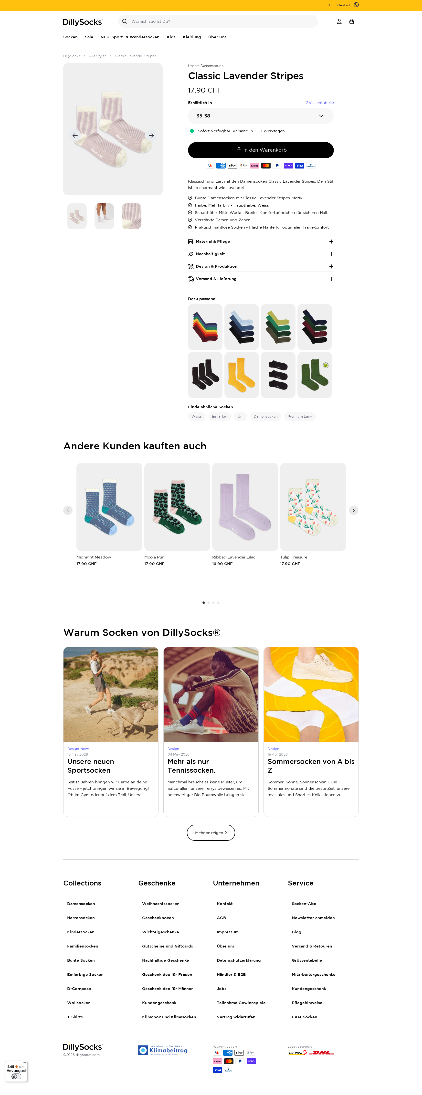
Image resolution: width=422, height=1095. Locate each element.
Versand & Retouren (312, 946)
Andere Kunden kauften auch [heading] (135, 446)
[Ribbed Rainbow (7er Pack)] (205, 327)
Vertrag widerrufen (236, 1017)
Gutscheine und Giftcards (167, 946)
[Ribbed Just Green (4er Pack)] (278, 327)
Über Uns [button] (217, 37)
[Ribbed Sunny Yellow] (241, 375)
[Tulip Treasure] (313, 507)
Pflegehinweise (307, 1003)
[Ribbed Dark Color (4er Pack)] (314, 327)
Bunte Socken (81, 960)
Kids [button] (171, 37)
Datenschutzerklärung (239, 960)
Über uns (226, 946)
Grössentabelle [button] (320, 103)
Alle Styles (97, 56)
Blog (296, 932)
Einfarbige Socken (85, 975)
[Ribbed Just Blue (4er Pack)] (241, 327)
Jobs (221, 989)
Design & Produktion (216, 266)
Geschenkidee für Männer (167, 989)
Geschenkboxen (158, 918)
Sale (89, 37)
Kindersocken (81, 932)
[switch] (16, 1076)
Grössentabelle (307, 960)
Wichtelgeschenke (160, 932)
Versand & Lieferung (216, 279)
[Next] (353, 510)
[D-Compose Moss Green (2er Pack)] (314, 375)
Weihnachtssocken (160, 904)
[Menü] (25, 1064)
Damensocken (81, 904)
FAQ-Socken (304, 1017)
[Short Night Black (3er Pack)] (278, 375)
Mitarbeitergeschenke (314, 975)
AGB (221, 918)
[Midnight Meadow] (109, 507)
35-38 (203, 116)
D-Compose (79, 989)
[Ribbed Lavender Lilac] (245, 507)
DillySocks (71, 56)
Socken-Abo (304, 904)
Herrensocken (81, 918)
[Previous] (68, 510)
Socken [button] (70, 37)
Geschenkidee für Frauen (167, 975)
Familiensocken (82, 946)
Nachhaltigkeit (210, 254)
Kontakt (225, 904)
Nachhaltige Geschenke (165, 960)
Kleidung (192, 37)
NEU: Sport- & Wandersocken (130, 37)
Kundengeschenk (159, 1003)
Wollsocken (79, 1003)
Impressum (228, 932)
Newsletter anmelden (313, 918)
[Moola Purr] (177, 507)
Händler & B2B (231, 975)
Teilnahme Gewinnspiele (241, 1003)
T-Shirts (75, 1017)
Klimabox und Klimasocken (169, 1017)
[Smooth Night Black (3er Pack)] (205, 375)
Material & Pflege (213, 241)
